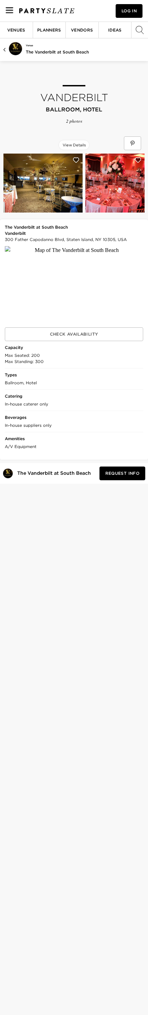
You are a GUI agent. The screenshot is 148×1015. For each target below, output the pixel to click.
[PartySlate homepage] (46, 10)
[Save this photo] (76, 160)
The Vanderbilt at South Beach (57, 52)
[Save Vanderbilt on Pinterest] (132, 143)
